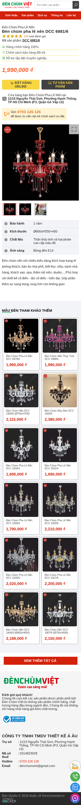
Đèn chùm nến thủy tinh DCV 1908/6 (59, 357)
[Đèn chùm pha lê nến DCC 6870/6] (21, 336)
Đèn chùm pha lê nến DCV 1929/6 (19, 522)
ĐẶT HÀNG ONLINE (23, 84)
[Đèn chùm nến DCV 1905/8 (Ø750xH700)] (21, 390)
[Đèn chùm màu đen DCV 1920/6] (60, 390)
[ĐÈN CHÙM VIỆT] (31, 670)
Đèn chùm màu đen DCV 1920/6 (59, 412)
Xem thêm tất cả (40, 661)
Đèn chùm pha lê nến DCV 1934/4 (19, 467)
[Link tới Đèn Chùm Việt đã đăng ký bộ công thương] (40, 717)
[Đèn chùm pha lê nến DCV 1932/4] (60, 445)
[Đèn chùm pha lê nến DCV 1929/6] (21, 500)
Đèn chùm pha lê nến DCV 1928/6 (19, 576)
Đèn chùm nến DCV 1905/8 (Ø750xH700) (17, 412)
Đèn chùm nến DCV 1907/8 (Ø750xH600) (56, 631)
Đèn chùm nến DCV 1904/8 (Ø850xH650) (17, 631)
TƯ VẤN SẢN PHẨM (62, 84)
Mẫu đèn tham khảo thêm (27, 310)
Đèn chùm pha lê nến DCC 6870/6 (19, 357)
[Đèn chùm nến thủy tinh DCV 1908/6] (60, 336)
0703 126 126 (29, 112)
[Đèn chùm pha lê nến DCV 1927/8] (60, 555)
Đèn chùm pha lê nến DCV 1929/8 (58, 522)
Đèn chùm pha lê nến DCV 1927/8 (58, 576)
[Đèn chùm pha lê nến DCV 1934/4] (21, 445)
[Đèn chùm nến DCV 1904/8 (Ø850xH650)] (21, 609)
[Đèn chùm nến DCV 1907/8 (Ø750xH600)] (60, 609)
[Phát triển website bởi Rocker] (9, 796)
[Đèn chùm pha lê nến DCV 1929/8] (60, 500)
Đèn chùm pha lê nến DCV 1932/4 (58, 467)
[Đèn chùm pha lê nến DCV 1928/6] (21, 555)
